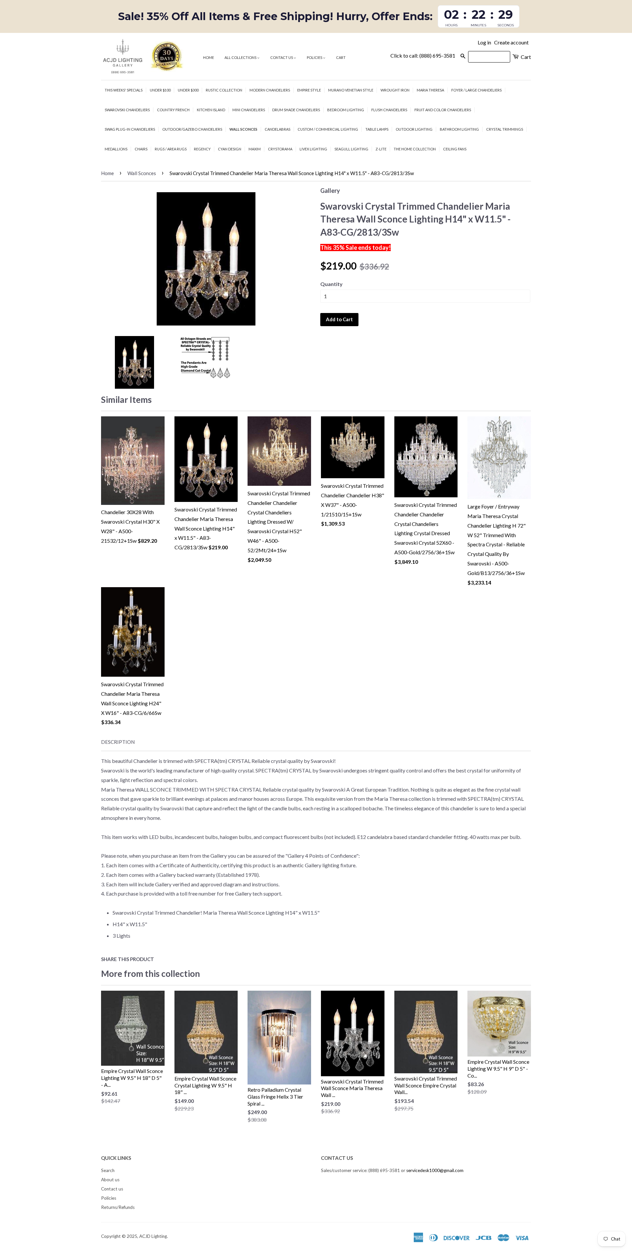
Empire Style (309, 90)
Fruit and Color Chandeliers (442, 110)
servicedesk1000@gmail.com (434, 1170)
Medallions (116, 149)
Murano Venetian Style (350, 90)
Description (118, 742)
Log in (484, 42)
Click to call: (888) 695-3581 (422, 55)
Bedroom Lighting (345, 110)
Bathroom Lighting (459, 129)
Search (108, 1170)
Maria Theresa (430, 90)
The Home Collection (415, 149)
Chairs (141, 149)
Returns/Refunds (118, 1207)
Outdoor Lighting (414, 129)
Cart (341, 57)
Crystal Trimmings (504, 129)
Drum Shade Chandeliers (296, 110)
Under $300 (188, 90)
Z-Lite (381, 149)
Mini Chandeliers (248, 110)
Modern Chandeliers (270, 90)
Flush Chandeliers (389, 110)
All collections (240, 57)
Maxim (255, 149)
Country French (173, 110)
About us (110, 1179)
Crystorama (280, 149)
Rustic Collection (224, 90)
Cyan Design (229, 149)
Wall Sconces (243, 129)
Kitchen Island (211, 110)
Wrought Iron (395, 90)
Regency (202, 149)
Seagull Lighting (351, 149)
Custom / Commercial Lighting (328, 129)
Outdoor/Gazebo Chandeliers (192, 129)
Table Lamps (376, 129)
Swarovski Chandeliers (127, 110)
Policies (315, 57)
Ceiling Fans (454, 149)
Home (208, 57)
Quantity (331, 284)
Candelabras (277, 129)
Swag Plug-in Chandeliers (130, 129)
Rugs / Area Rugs (171, 149)
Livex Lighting (313, 149)
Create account (511, 42)
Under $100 (160, 90)
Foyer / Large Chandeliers (476, 90)
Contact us (282, 57)
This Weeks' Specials (124, 90)
